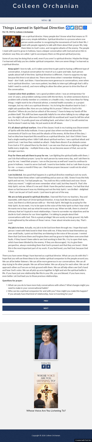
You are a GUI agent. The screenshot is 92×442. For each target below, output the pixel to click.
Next (46, 308)
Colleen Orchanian (46, 6)
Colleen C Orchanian (24, 32)
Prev (46, 301)
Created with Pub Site (83, 440)
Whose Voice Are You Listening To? (46, 410)
